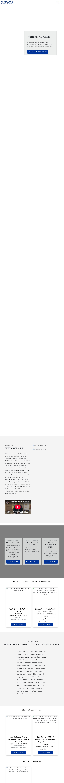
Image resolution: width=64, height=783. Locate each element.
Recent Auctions (32, 709)
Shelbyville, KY (45, 748)
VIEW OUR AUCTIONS (38, 52)
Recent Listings (32, 761)
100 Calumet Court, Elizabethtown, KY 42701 (18, 738)
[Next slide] (59, 607)
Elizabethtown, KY (18, 745)
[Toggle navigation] (61, 2)
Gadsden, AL (18, 617)
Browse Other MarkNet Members (32, 581)
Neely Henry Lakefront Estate (18, 610)
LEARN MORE (13, 562)
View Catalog (18, 624)
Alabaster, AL (45, 620)
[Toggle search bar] (58, 2)
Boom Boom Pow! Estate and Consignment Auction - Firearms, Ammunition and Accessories (45, 611)
